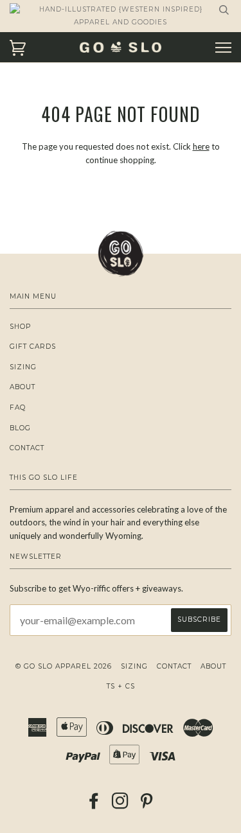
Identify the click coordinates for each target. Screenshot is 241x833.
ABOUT (22, 387)
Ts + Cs (121, 686)
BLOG (20, 428)
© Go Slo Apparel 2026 (63, 666)
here (201, 146)
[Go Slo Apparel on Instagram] (120, 805)
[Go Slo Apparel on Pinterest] (147, 805)
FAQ (18, 407)
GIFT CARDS (33, 346)
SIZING (23, 367)
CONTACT (27, 448)
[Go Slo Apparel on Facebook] (94, 805)
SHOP (20, 326)
